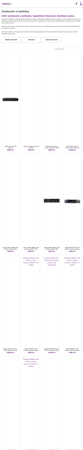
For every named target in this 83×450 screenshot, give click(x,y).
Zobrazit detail (10, 99)
